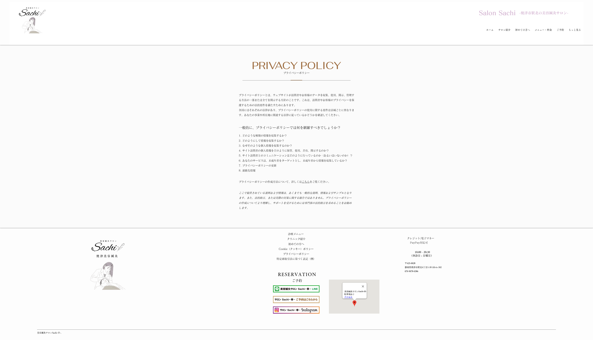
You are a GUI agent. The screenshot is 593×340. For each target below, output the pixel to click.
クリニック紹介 (296, 239)
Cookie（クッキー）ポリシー (296, 249)
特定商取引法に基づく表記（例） (296, 259)
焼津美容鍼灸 (107, 256)
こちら (306, 181)
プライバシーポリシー (296, 254)
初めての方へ (296, 244)
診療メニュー (296, 234)
